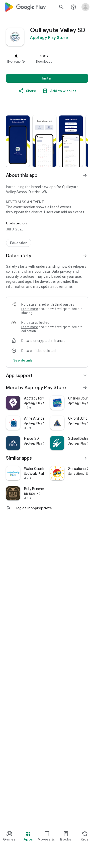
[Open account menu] (85, 7)
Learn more (29, 309)
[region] (47, 58)
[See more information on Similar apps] (85, 458)
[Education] (18, 243)
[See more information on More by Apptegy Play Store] (85, 388)
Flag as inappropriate (29, 508)
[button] (23, 61)
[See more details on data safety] (23, 360)
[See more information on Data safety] (85, 256)
